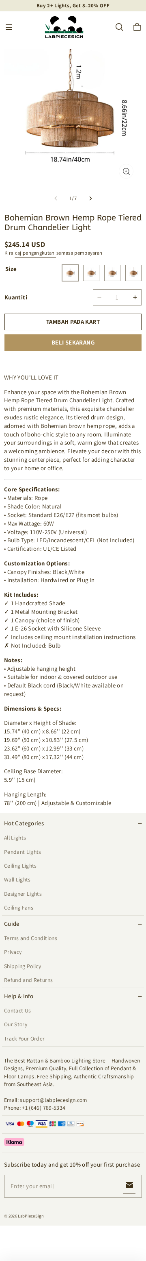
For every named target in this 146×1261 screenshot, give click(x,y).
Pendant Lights (22, 851)
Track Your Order (24, 1038)
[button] (9, 27)
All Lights (15, 837)
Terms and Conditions (30, 938)
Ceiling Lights (20, 865)
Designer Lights (23, 893)
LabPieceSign (31, 1216)
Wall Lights (17, 879)
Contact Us (17, 1010)
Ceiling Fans (18, 907)
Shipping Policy (22, 966)
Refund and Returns (28, 980)
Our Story (15, 1024)
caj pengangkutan (35, 252)
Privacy (12, 952)
